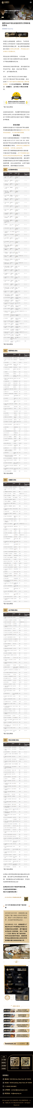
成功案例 (4, 1065)
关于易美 (4, 1059)
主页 (4, 1056)
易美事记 (4, 1062)
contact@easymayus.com (19, 1090)
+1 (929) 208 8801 (10, 1086)
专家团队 (4, 1068)
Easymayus (5, 2)
